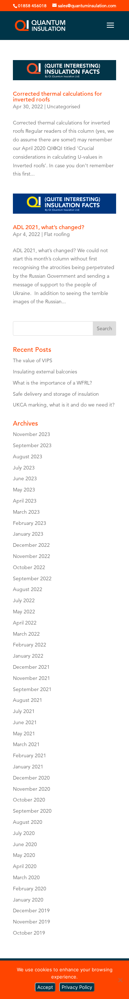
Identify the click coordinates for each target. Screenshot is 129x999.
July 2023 (24, 467)
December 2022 (31, 545)
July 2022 (24, 600)
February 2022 (29, 644)
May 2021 (24, 733)
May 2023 (24, 489)
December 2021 (31, 667)
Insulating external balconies (45, 371)
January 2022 (28, 656)
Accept (45, 987)
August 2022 (27, 589)
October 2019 (29, 933)
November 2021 (31, 678)
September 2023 (32, 445)
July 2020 (24, 833)
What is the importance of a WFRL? (52, 383)
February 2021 (29, 755)
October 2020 (29, 799)
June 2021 (25, 722)
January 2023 (28, 534)
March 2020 (26, 877)
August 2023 (27, 456)
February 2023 (29, 523)
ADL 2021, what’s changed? (48, 227)
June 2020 (25, 844)
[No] (120, 980)
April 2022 (25, 622)
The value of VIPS (32, 360)
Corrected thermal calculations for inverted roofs (57, 96)
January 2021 (28, 766)
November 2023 (31, 434)
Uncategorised (63, 106)
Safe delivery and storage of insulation (56, 394)
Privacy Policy (77, 987)
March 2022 (26, 634)
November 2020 (31, 789)
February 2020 (29, 888)
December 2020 (31, 778)
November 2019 (31, 921)
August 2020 (27, 822)
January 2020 (28, 899)
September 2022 (32, 578)
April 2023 (25, 501)
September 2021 (32, 689)
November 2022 (31, 556)
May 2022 (24, 611)
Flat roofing (57, 234)
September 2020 (32, 811)
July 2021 (24, 711)
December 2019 (31, 910)
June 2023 (25, 478)
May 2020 (24, 855)
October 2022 (29, 567)
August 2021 (27, 700)
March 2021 (26, 744)
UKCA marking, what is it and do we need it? (64, 404)
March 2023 (26, 512)
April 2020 (25, 866)
